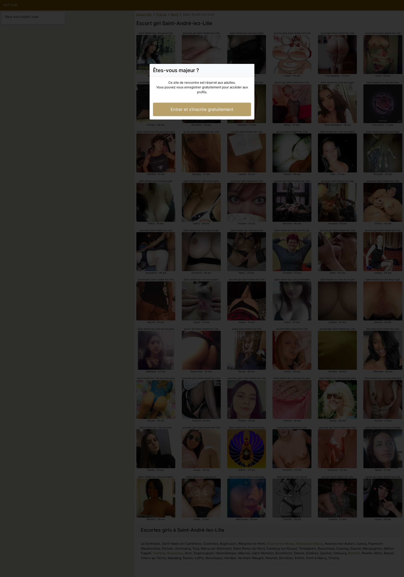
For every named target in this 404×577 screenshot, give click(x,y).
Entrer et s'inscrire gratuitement (202, 109)
